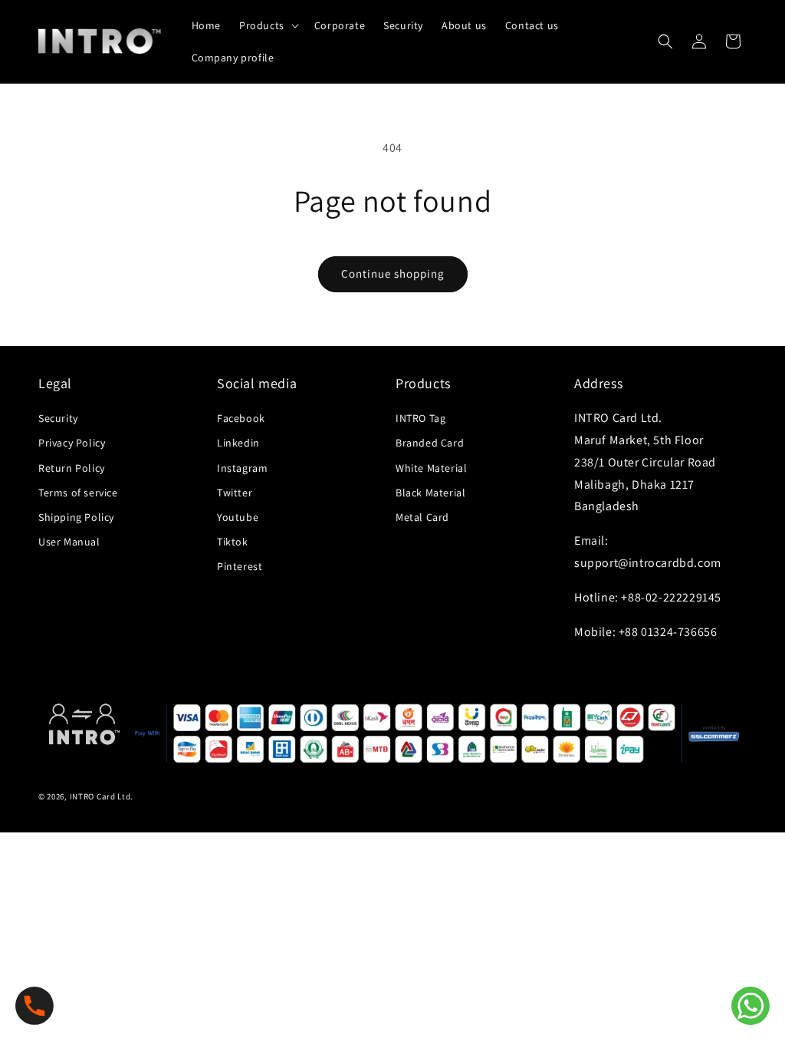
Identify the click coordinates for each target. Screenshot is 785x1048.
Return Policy (71, 468)
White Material (431, 468)
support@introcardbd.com (647, 563)
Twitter (234, 492)
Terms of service (78, 492)
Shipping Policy (76, 517)
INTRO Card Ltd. (102, 796)
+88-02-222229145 (671, 597)
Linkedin (238, 443)
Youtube (237, 517)
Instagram (242, 468)
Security (58, 418)
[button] (267, 25)
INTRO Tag (420, 418)
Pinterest (239, 566)
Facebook (241, 418)
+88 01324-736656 (668, 632)
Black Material (430, 492)
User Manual (69, 542)
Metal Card (422, 517)
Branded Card (430, 443)
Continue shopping (393, 273)
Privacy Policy (71, 443)
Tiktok (232, 542)
